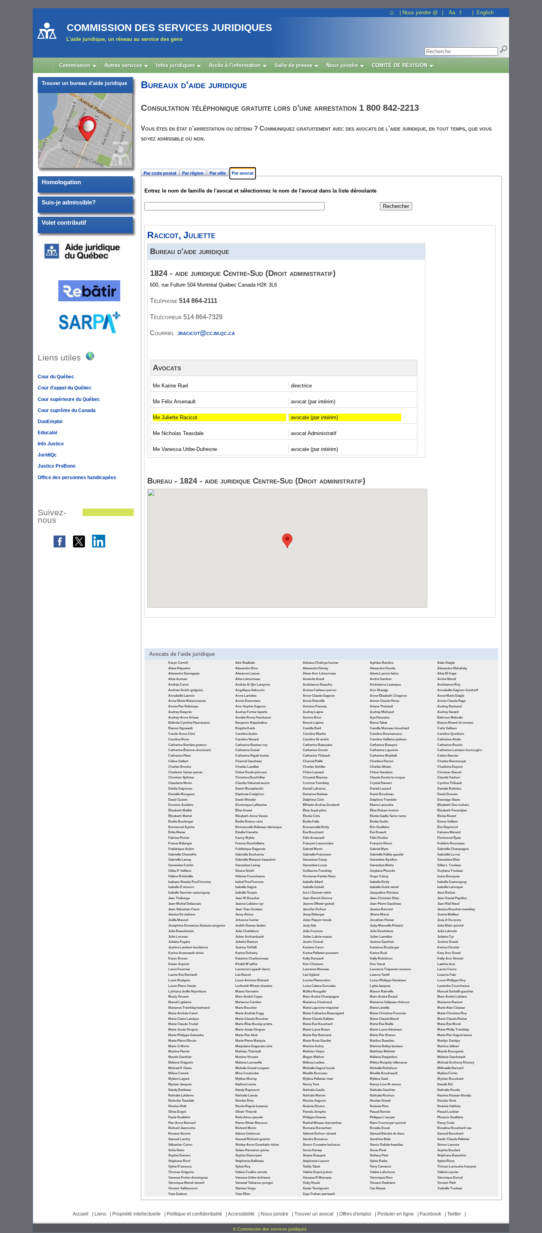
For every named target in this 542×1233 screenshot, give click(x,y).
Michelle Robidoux (383, 1068)
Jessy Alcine (244, 914)
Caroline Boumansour (386, 734)
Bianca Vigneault (180, 728)
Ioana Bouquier (448, 876)
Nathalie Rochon (382, 1095)
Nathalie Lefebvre (181, 1095)
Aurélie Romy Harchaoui (253, 717)
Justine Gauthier (382, 942)
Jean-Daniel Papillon (452, 898)
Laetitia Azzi (446, 964)
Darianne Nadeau (315, 794)
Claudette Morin (180, 783)
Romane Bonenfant (317, 1128)
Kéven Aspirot (178, 964)
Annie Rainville (314, 701)
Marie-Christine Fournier (388, 1013)
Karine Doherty (246, 953)
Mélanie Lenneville (248, 1062)
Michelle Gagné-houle (318, 1068)
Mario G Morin (178, 1046)
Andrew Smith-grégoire (185, 690)
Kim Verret (377, 964)
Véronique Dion (381, 1177)
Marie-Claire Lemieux (183, 1019)
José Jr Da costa (449, 920)
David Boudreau (382, 794)
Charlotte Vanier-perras (185, 772)
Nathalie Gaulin (314, 1090)
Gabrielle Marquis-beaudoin (255, 859)
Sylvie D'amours (180, 1166)
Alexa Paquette (179, 668)
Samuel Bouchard (450, 1133)
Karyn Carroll (178, 663)
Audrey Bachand (449, 706)
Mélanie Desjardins (383, 1057)
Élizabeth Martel (180, 816)
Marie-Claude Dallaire (318, 1019)
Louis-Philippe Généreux (388, 980)
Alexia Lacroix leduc (384, 673)
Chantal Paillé (313, 761)
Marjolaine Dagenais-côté (253, 1046)
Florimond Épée (449, 838)
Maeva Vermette (246, 991)
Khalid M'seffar (246, 964)
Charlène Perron (382, 761)
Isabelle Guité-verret (384, 887)
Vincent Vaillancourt (183, 1188)
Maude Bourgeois (450, 1051)
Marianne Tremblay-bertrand (189, 1008)
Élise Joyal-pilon (315, 810)
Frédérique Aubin (181, 849)
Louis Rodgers (179, 980)
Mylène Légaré (178, 1079)
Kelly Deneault (313, 958)
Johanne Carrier (247, 920)
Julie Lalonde (447, 931)
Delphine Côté (313, 799)
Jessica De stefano (181, 914)
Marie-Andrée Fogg (249, 1013)
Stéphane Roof (179, 1161)
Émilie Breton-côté (249, 821)
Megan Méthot (313, 1057)
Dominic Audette (180, 805)
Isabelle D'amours (181, 887)
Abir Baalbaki (245, 663)
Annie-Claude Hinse (384, 701)
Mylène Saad (379, 1079)
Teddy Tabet (311, 1166)
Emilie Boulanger (180, 821)
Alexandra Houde (382, 668)
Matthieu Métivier (382, 1051)
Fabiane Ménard (449, 832)
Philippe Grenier (314, 1117)
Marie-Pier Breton (383, 1035)
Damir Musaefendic (249, 788)
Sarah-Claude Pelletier (453, 1139)
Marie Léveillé (379, 1008)
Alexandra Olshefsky (452, 668)
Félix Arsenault (314, 838)
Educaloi (47, 432)
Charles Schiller (314, 767)
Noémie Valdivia (448, 1106)
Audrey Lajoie (313, 712)
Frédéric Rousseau (451, 843)
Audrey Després (180, 712)
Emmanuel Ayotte (181, 827)
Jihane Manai (379, 914)
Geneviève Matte (382, 865)
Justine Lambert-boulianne (188, 947)
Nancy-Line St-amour (385, 1084)
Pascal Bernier (380, 1112)
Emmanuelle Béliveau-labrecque (258, 827)
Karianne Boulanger (384, 947)
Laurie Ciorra (446, 969)
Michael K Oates (180, 1068)
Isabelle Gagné (245, 887)
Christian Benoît (449, 772)
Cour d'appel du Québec (65, 388)
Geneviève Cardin (181, 865)
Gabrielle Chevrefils (182, 854)
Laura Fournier (179, 969)
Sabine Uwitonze (247, 1133)
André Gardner (381, 679)
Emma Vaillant (447, 821)
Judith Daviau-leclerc (250, 925)
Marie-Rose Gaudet (317, 1040)
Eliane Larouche (381, 805)
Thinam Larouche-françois (456, 1166)
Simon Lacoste (448, 1144)
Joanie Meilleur (448, 914)
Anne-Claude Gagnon (319, 695)
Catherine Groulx (315, 750)
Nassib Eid (445, 1084)
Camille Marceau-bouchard (389, 728)
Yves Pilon (242, 1194)
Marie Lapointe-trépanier (321, 1008)
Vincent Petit (446, 1183)
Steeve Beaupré (314, 1155)
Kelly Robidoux (381, 958)
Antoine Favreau (315, 706)
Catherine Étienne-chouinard (189, 750)
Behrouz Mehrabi (450, 717)
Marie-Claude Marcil (384, 1019)
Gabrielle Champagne (453, 849)
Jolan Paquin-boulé (317, 920)
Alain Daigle (446, 663)
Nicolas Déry (244, 1100)
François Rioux (381, 843)
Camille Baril (312, 728)
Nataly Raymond (247, 1090)
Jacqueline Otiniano (384, 892)
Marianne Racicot (450, 1002)
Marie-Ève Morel (449, 1024)
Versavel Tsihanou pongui (254, 1183)
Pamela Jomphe (314, 1112)
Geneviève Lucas (315, 865)
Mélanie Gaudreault (451, 1057)
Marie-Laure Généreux (386, 1029)
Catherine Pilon (179, 755)
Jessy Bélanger (314, 914)
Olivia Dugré (177, 1112)
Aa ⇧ (456, 12)
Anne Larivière (245, 695)
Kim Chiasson (313, 964)
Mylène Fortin (447, 1073)
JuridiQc (47, 455)
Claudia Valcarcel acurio (252, 783)
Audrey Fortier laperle (251, 712)
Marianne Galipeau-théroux (389, 1002)
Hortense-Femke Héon (319, 876)
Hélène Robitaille (180, 876)
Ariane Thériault (381, 706)
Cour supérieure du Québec (69, 399)
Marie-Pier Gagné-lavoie (454, 1035)
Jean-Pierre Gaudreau (385, 903)
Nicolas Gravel (380, 1100)
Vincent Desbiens (382, 1183)
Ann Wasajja (379, 690)
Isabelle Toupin (246, 892)
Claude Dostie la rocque (387, 777)
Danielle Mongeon (181, 794)
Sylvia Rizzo (446, 1161)
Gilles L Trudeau (449, 865)
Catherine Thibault (316, 755)
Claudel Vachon (448, 777)
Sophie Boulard (448, 1150)
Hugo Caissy (379, 876)
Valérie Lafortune (382, 1172)
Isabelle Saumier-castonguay (189, 892)
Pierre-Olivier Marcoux (251, 1123)
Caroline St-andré (316, 739)
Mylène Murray (246, 1079)
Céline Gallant (178, 761)
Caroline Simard (247, 739)
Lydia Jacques (380, 986)
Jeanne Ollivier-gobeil (318, 903)
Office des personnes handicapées (77, 477)
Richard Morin (245, 1128)
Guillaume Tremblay (317, 871)
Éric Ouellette (379, 827)
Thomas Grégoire (181, 1172)
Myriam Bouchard (450, 1079)
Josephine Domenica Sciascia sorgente (196, 925)
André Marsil (446, 679)
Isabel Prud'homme (249, 882)
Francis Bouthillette (249, 843)
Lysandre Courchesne (453, 986)
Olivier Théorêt (246, 1112)
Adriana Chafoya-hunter (320, 663)
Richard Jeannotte (181, 1128)
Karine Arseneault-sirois (186, 953)
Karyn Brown (178, 958)
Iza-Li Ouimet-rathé (317, 892)
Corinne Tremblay (316, 783)
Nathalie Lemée (246, 1095)
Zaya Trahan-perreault (319, 1194)
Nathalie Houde (448, 1090)
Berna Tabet (378, 722)
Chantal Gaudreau (248, 761)
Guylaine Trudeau (450, 871)
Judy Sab (309, 925)
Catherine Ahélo (449, 739)
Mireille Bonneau (315, 1073)
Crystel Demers (381, 783)
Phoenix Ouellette (450, 1117)
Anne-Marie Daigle (450, 695)
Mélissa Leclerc (314, 1062)
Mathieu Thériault (248, 1051)
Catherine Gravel (247, 750)
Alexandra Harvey (315, 668)
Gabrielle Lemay (179, 859)
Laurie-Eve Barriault (182, 975)
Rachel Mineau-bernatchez (322, 1123)
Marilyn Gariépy (448, 1040)
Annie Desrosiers (247, 701)
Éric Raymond (447, 827)
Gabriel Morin (313, 849)
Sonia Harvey (312, 1150)
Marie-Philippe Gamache (186, 1035)
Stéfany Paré (379, 1155)
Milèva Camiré (178, 1073)
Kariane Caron (313, 947)
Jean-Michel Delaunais (184, 903)
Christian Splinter (181, 777)
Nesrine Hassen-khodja (454, 1095)
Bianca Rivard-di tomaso (455, 722)
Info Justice (51, 444)
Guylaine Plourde (382, 871)
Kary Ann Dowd (449, 953)
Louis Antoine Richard (252, 980)
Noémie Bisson (314, 1106)
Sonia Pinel (378, 1150)
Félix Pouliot (379, 838)
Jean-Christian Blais (384, 898)
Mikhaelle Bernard (450, 1068)
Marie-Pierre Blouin (182, 1040)
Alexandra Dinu (246, 668)
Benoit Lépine (313, 722)
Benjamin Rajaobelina (251, 722)
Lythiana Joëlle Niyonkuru (187, 991)
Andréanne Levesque (385, 684)
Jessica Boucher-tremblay (456, 909)
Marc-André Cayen (249, 996)
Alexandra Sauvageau (184, 673)
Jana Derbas (446, 892)
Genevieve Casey (315, 859)
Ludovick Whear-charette (253, 986)
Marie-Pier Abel (246, 1035)
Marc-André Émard (384, 996)
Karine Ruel (378, 953)
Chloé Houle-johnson (251, 772)
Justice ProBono (56, 466)
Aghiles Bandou (382, 663)
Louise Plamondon (317, 980)
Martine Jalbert (448, 1046)
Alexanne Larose (247, 673)
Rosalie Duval (380, 1128)
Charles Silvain (380, 767)
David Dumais (447, 794)
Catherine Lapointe (384, 750)
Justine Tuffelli (246, 947)
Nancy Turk (311, 1084)
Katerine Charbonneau (252, 958)
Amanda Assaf (313, 679)
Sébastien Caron (180, 1144)
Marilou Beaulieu (382, 1040)
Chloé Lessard (313, 772)
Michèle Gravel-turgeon (252, 1068)
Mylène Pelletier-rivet (318, 1079)
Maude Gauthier (180, 1057)
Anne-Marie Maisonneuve (187, 701)
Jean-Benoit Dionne (317, 898)
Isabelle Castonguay (452, 882)
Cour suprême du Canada (67, 410)
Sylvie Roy (242, 1166)
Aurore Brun (312, 717)
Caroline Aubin (246, 734)
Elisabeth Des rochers (453, 805)
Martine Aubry (313, 1046)
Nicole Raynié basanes (251, 1106)
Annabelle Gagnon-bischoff (457, 690)
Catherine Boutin (450, 745)
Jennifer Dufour (314, 909)
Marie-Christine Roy (452, 1013)
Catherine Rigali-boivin (252, 755)
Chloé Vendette (381, 772)
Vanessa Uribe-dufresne (252, 1177)
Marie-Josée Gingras (183, 1029)
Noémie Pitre (379, 1106)
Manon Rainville (381, 991)
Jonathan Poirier (382, 920)
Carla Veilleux (447, 728)
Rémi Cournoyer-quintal (388, 1123)
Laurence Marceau (316, 969)
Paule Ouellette (179, 1117)
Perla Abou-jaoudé (249, 1117)
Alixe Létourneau (247, 679)
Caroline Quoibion (450, 734)
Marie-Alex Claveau (451, 1008)
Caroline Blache (314, 734)
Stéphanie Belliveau (249, 1161)
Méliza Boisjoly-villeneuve (388, 1062)
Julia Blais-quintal (450, 925)
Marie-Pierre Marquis (250, 1040)
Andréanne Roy (448, 684)
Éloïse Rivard (446, 816)
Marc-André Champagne (321, 996)
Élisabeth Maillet (180, 810)
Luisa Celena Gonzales (319, 986)
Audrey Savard (448, 712)
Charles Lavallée (247, 767)
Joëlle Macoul (178, 920)
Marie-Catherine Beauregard (323, 1013)
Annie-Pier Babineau (183, 706)
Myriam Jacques (180, 1084)
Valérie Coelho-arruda (251, 1172)
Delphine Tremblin (383, 799)
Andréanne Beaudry (317, 684)
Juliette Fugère (179, 942)
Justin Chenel (313, 942)
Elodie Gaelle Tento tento (388, 816)
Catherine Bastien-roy (251, 745)
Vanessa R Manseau (317, 1177)
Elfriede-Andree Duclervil (321, 805)
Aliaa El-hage (446, 673)
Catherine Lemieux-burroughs (459, 750)
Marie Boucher (246, 1008)
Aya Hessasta (379, 717)
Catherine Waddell (383, 755)
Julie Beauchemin (181, 931)
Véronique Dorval (450, 1177)
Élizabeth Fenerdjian (452, 810)
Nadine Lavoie (245, 1084)
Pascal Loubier (448, 1112)
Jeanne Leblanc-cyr (249, 903)
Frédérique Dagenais (250, 849)
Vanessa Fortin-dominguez (188, 1177)
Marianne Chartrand (317, 1002)
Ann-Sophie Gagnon (250, 706)
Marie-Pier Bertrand (317, 1035)
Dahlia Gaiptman (180, 788)
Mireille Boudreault (384, 1073)
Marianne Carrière (248, 1002)
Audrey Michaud (382, 712)
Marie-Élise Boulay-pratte (253, 1024)
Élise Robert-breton (384, 810)
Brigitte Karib (245, 728)
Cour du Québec (56, 377)
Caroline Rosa (178, 739)
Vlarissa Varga (245, 1188)
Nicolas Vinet (446, 1100)
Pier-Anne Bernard (182, 1123)
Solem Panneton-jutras (252, 1150)
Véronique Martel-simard (186, 1183)
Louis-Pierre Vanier (182, 986)
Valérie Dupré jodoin (318, 1172)
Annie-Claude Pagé (451, 701)
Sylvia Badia (378, 1161)
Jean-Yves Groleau (248, 909)
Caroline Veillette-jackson (388, 739)
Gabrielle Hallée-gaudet (387, 854)
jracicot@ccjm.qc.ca (206, 332)
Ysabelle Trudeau (449, 1188)
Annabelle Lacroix (181, 695)
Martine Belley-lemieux (386, 1046)
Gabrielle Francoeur (317, 854)
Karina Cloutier (448, 947)
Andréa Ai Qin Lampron (252, 684)
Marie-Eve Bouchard (318, 1024)
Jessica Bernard (381, 909)
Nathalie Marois (314, 1095)
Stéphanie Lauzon (316, 1161)
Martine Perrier (179, 1051)
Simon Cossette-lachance (321, 1144)
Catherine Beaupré (383, 745)
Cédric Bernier (447, 755)
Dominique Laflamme (251, 805)
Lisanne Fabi (446, 975)
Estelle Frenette (246, 832)
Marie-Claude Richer (452, 1019)
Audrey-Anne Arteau (183, 717)
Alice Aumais (177, 679)
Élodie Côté (311, 816)
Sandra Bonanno (315, 1139)
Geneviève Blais (448, 859)
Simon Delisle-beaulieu (386, 1144)
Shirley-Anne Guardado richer (257, 1144)
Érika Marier (176, 832)
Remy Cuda (445, 1123)
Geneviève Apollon (383, 859)
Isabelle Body (379, 882)
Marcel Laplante (179, 1002)
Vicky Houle (311, 1183)
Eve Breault (378, 832)
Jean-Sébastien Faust (184, 909)
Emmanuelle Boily (316, 827)
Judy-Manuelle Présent (386, 925)
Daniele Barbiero (449, 788)
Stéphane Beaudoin (451, 1155)
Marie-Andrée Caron (183, 1013)
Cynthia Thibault (449, 783)
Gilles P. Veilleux (179, 871)
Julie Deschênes (381, 931)
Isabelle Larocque (450, 887)
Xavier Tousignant (316, 1188)
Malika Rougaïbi (314, 991)
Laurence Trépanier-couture (390, 969)
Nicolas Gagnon (314, 1100)
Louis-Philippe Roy (451, 980)
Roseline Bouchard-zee (454, 1128)
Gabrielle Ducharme (249, 854)
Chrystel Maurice (315, 777)
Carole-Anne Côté (181, 734)
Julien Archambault (249, 936)
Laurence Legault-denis (252, 969)
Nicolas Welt (177, 1106)
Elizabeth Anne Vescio (251, 816)
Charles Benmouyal (451, 761)
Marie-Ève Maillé (381, 1024)
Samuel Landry (179, 1139)
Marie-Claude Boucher (251, 1019)
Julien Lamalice (381, 936)
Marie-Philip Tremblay (453, 1029)
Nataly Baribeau (179, 1090)
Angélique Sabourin (250, 690)
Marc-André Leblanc (452, 996)
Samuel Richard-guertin (252, 1139)
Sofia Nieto (176, 1150)
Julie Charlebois (247, 931)
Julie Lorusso (178, 936)
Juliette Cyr (445, 936)
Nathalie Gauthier (382, 1090)
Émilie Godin (379, 821)
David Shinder (245, 799)
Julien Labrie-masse (317, 936)
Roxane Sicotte (179, 1133)
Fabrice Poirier (178, 838)
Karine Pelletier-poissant (320, 953)
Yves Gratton (177, 1194)
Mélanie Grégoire (180, 1062)
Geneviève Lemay (247, 865)
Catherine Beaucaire (317, 745)
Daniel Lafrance (314, 788)
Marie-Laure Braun (316, 1029)
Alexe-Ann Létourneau (319, 673)
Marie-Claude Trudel (183, 1024)
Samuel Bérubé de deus (387, 1133)
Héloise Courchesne (250, 876)
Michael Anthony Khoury (455, 1062)
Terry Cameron (380, 1166)
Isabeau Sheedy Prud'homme (189, 882)
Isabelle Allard (313, 882)
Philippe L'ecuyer (382, 1117)
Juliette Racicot (246, 942)
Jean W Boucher (247, 898)
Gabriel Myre (379, 849)
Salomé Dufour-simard (319, 1133)
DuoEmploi (50, 421)
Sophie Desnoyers (248, 1155)
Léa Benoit (243, 975)
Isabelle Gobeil (313, 887)
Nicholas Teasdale (181, 1100)
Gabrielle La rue (448, 854)
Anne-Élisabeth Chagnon (388, 695)
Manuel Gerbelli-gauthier (455, 991)
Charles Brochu (179, 767)
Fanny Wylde (244, 838)
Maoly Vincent (178, 996)
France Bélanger (180, 843)
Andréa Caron (178, 684)
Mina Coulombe (247, 1073)
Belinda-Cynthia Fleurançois (189, 722)
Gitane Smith (244, 871)
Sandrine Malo (380, 1139)
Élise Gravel (243, 810)
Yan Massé (377, 1188)
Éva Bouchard (313, 832)
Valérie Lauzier (447, 1172)
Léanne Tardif (380, 975)
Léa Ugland (311, 975)
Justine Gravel (447, 942)
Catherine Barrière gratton (187, 745)
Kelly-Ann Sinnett (450, 958)
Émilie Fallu (311, 821)
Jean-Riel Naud (448, 903)
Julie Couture (313, 931)
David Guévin (178, 799)
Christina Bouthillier (250, 777)
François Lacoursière (318, 843)
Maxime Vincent (246, 1057)
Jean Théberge (179, 898)
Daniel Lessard (380, 788)
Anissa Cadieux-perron (319, 690)
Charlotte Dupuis (450, 767)
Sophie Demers (179, 1155)
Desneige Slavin (448, 799)
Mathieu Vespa (313, 1051)
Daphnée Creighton (249, 794)
